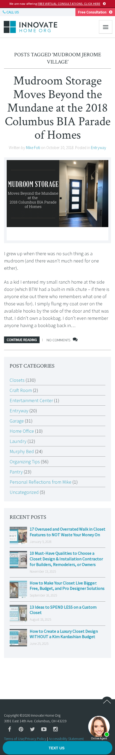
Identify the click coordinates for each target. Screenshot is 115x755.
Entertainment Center (31, 400)
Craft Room (21, 390)
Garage (17, 421)
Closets (17, 380)
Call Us (12, 12)
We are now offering (54, 4)
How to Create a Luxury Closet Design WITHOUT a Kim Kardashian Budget (64, 633)
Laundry (18, 441)
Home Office (22, 431)
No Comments (58, 340)
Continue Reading (22, 339)
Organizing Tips (25, 461)
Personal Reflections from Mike (40, 482)
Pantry (16, 472)
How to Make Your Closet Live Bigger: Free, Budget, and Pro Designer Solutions (67, 585)
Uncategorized (24, 492)
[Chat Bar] (57, 748)
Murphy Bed (22, 451)
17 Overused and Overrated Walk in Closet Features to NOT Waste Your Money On (67, 531)
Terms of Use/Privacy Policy (25, 738)
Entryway (98, 147)
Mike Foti (33, 147)
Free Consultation (92, 12)
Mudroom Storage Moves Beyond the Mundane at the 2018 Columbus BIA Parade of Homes (57, 108)
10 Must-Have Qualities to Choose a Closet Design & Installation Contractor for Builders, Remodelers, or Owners (66, 558)
